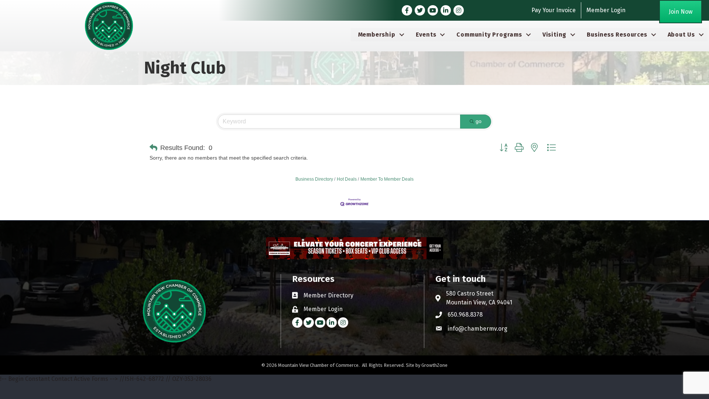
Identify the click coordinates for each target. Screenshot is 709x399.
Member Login (606, 10)
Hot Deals (347, 179)
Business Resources (617, 34)
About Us (681, 34)
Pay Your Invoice (553, 10)
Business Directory (314, 179)
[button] (153, 148)
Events (426, 34)
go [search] (479, 121)
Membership (376, 34)
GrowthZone (434, 365)
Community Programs (489, 34)
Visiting (554, 34)
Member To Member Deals (387, 179)
